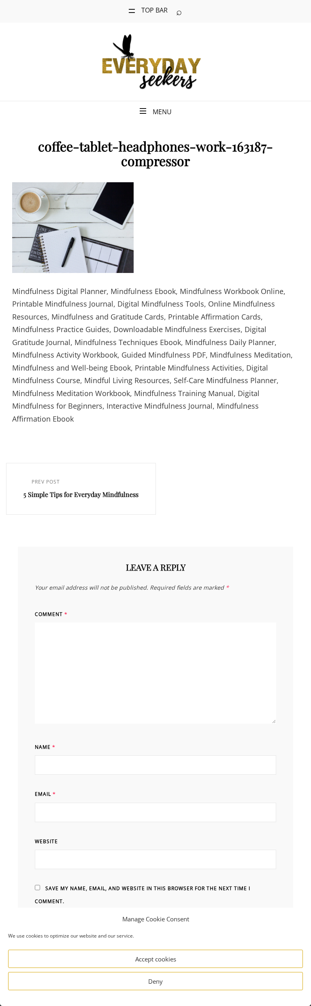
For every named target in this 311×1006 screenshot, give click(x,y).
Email (45, 794)
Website (46, 841)
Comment (51, 614)
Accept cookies (155, 959)
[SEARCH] (179, 11)
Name (45, 747)
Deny (155, 981)
